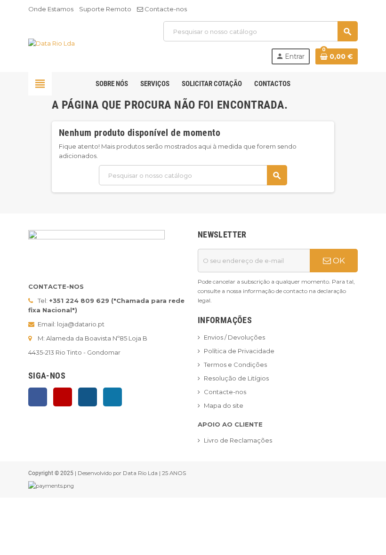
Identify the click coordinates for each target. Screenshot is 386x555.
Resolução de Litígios (236, 378)
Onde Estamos (50, 9)
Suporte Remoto (105, 9)
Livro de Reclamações (238, 440)
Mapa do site (223, 405)
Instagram (87, 397)
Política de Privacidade (239, 351)
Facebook (37, 397)
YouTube (62, 397)
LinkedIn (112, 397)
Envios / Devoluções (234, 337)
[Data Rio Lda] (51, 42)
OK (338, 260)
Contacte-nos (165, 9)
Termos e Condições (235, 364)
